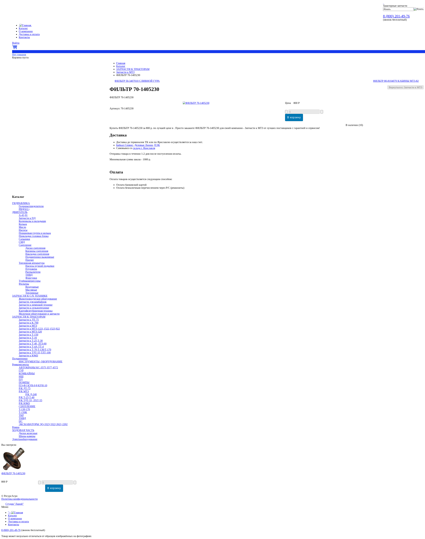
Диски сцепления (35, 248)
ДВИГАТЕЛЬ (19, 212)
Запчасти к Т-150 (28, 334)
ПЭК (157, 145)
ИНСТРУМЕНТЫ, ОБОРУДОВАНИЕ (40, 361)
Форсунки (31, 277)
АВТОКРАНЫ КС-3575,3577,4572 (38, 367)
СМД (22, 242)
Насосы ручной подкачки (39, 266)
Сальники (24, 239)
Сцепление (25, 245)
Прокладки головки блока (33, 236)
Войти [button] (15, 42)
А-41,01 (23, 215)
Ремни (15, 427)
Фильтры (24, 283)
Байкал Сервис (124, 145)
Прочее (29, 260)
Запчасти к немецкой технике (35, 304)
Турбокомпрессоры (30, 280)
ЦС (21, 421)
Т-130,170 (24, 409)
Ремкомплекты (20, 364)
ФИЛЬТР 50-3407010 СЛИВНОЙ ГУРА (137, 80)
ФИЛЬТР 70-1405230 (13, 473)
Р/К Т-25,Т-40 (26, 397)
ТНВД (29, 274)
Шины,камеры (27, 436)
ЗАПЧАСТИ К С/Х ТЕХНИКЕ (29, 295)
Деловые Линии (143, 145)
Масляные (31, 289)
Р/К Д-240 (31, 394)
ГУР (21, 370)
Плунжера (31, 269)
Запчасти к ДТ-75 (29, 319)
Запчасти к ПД (27, 218)
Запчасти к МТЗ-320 (30, 331)
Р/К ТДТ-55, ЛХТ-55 (30, 400)
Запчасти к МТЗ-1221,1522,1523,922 (39, 328)
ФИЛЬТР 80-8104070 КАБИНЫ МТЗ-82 (396, 80)
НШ (21, 376)
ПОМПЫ (24, 382)
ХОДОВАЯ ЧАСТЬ (23, 430)
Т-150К (23, 412)
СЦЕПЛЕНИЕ (27, 406)
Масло (22, 227)
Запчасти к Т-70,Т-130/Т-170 (35, 349)
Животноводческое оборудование (38, 298)
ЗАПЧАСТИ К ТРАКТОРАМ (132, 69)
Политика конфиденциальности (19, 499)
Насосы (23, 230)
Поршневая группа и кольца (35, 233)
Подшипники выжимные (39, 257)
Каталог (120, 66)
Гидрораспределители (31, 206)
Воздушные (32, 286)
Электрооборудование (24, 439)
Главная (120, 63)
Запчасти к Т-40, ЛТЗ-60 (32, 343)
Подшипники (20, 358)
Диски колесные (28, 433)
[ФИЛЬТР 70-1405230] (196, 103)
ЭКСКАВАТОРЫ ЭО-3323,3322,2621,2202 (43, 424)
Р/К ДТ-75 (24, 388)
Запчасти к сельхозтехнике (34, 307)
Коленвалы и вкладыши (32, 221)
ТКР (21, 415)
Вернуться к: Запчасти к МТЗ (405, 87)
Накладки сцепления (37, 254)
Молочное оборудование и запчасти (39, 313)
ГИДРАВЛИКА (21, 203)
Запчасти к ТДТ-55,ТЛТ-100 (35, 352)
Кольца (23, 224)
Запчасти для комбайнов (32, 301)
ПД (21, 379)
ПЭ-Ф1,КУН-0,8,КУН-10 (33, 385)
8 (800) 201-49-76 (396, 16)
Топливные (31, 292)
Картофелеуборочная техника (35, 310)
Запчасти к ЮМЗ (28, 355)
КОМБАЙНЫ (27, 373)
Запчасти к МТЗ (125, 72)
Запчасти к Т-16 (28, 337)
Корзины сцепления (36, 251)
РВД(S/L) (24, 209)
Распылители (33, 271)
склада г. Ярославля (144, 148)
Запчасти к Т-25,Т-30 (31, 340)
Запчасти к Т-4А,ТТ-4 (31, 346)
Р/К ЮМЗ (24, 403)
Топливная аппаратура (31, 263)
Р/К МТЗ (24, 391)
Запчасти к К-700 (28, 322)
